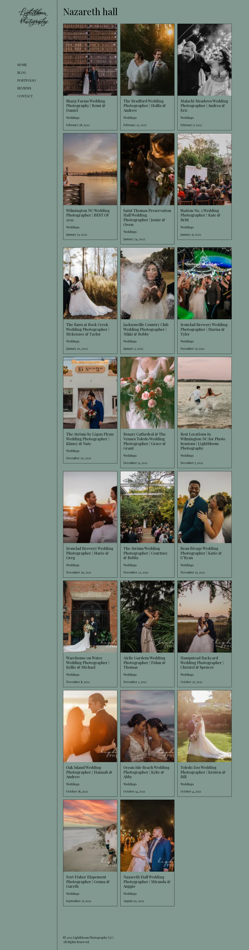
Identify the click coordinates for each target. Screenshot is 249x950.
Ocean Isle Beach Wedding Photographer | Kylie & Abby (139, 694)
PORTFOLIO (26, 80)
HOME (22, 65)
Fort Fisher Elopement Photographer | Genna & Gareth (89, 804)
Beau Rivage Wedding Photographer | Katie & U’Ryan (202, 475)
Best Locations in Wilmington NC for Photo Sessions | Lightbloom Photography (202, 363)
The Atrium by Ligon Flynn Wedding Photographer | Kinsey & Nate (87, 361)
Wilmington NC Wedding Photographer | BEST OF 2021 (89, 138)
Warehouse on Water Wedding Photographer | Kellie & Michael (84, 585)
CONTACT (25, 96)
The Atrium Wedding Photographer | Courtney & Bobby (144, 475)
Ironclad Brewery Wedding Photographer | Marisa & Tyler (198, 252)
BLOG (21, 72)
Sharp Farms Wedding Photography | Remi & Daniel (88, 28)
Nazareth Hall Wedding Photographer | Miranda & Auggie (146, 804)
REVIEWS (24, 88)
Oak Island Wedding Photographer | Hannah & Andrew (87, 694)
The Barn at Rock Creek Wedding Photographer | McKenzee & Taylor (87, 252)
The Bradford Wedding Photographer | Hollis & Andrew (146, 28)
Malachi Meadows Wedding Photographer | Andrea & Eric (198, 28)
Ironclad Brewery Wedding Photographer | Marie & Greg (83, 475)
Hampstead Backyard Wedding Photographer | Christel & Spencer (201, 585)
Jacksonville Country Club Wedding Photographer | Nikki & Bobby (143, 252)
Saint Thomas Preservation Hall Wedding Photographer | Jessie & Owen (146, 138)
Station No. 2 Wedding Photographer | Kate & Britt (203, 138)
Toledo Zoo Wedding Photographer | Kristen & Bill (202, 694)
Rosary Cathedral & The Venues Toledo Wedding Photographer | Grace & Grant (147, 361)
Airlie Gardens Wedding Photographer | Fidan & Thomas (146, 585)
